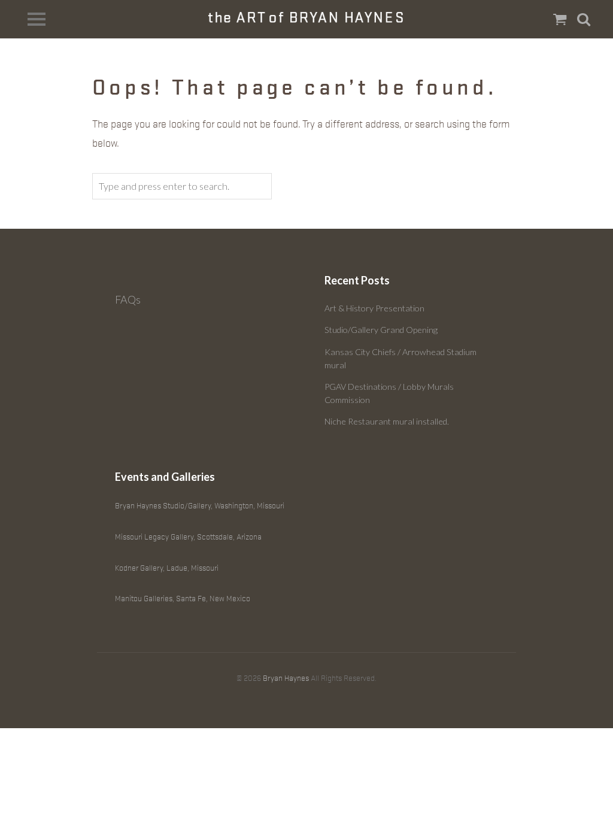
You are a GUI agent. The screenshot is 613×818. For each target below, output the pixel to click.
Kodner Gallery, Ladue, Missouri (167, 568)
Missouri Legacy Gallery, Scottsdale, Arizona (188, 537)
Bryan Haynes (286, 678)
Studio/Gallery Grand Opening (381, 330)
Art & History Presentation (374, 308)
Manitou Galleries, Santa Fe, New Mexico (182, 598)
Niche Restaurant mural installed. (386, 421)
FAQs (128, 299)
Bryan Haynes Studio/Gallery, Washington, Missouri (199, 506)
